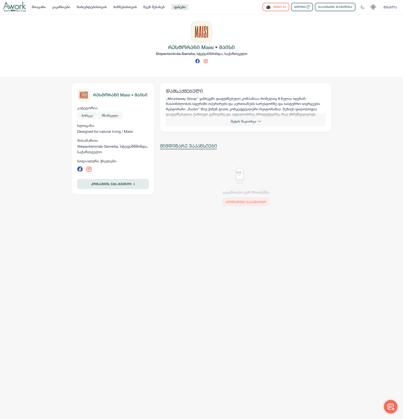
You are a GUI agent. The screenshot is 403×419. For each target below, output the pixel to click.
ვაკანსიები (61, 7)
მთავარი (39, 7)
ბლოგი (300, 7)
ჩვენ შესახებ (154, 7)
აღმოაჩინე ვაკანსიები (246, 202)
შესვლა (390, 7)
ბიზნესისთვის (125, 7)
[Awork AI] (390, 406)
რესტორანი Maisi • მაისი (120, 94)
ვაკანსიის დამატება (335, 7)
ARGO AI (279, 7)
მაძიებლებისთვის (92, 7)
